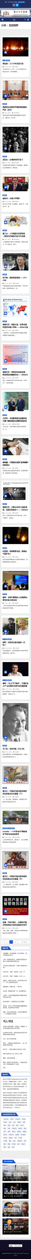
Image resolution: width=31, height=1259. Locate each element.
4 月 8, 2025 (7, 112)
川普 (9, 1128)
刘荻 (5, 1125)
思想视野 (7, 60)
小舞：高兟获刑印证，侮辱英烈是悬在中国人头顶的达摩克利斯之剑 (15, 1193)
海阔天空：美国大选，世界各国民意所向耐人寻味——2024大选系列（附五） (15, 327)
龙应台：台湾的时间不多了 (13, 160)
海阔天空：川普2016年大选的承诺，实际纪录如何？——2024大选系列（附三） (15, 510)
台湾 (13, 1125)
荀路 (5, 1144)
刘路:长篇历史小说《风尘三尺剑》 (13, 1053)
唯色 (17, 1125)
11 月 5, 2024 (7, 424)
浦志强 (10, 1137)
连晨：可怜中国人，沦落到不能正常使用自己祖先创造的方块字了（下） (15, 925)
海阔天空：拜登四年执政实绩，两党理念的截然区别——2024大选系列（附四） (15, 374)
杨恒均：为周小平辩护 (11, 198)
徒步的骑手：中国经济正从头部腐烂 (13, 1001)
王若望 (5, 1141)
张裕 (25, 1128)
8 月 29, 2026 (9, 1214)
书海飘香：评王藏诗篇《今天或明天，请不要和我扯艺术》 (15, 1175)
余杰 (10, 1122)
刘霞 (9, 1125)
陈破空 (23, 1144)
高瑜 (13, 1147)
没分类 (6, 1171)
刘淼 (24, 1122)
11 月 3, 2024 (7, 603)
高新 (9, 1147)
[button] (25, 19)
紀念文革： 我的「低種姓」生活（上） (14, 976)
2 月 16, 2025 (7, 201)
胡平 (25, 1141)
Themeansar (26, 1253)
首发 (13, 828)
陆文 (18, 1144)
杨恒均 (19, 1131)
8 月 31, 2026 (9, 1178)
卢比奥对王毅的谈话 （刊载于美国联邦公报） (14, 1210)
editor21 (16, 112)
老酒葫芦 (19, 1141)
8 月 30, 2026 (9, 1196)
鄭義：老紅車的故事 (9, 1058)
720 (24, 942)
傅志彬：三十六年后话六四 (13, 63)
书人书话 (4, 639)
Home (15, 1255)
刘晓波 (19, 1122)
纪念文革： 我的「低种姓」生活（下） (14, 972)
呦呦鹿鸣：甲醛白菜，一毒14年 (12, 986)
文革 (5, 1131)
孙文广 (22, 1125)
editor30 (18, 1178)
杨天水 (13, 1131)
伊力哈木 (17, 1119)
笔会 (14, 1141)
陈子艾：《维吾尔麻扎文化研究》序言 (14, 1049)
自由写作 (9, 828)
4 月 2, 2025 (7, 162)
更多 (4, 1067)
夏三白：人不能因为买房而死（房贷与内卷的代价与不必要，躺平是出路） (15, 236)
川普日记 (14, 1128)
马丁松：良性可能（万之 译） (14, 749)
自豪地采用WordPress (7, 1253)
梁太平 (5, 1134)
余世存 (5, 1122)
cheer (16, 66)
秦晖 (10, 1141)
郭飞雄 (13, 1144)
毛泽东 (5, 1137)
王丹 (15, 1137)
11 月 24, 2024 (8, 283)
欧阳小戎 (11, 1134)
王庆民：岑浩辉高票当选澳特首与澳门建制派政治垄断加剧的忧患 (15, 421)
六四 (4, 60)
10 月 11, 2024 (8, 752)
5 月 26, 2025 (7, 66)
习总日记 (6, 1119)
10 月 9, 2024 (7, 796)
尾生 (5, 1128)
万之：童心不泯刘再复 (9, 1039)
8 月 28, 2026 (9, 1231)
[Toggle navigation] (14, 19)
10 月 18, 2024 (8, 648)
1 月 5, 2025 (7, 239)
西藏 (9, 1144)
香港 (5, 1147)
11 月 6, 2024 (7, 330)
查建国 (24, 1131)
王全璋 (20, 1137)
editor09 (17, 837)
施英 (9, 1131)
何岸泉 (23, 1119)
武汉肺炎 (23, 1134)
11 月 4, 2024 (7, 513)
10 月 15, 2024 (8, 689)
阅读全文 (17, 1107)
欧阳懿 (17, 1134)
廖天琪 (20, 1128)
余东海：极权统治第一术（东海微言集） (15, 991)
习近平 (12, 1119)
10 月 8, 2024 (7, 882)
